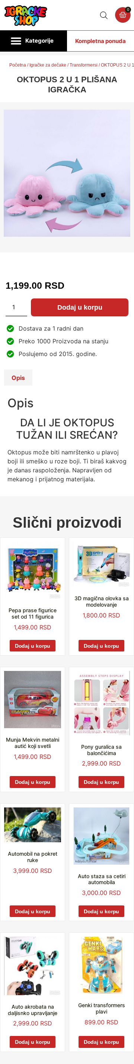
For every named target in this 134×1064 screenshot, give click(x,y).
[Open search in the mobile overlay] (104, 15)
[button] (33, 41)
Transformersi (84, 65)
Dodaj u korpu (79, 307)
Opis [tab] (18, 377)
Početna (17, 65)
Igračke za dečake (47, 65)
